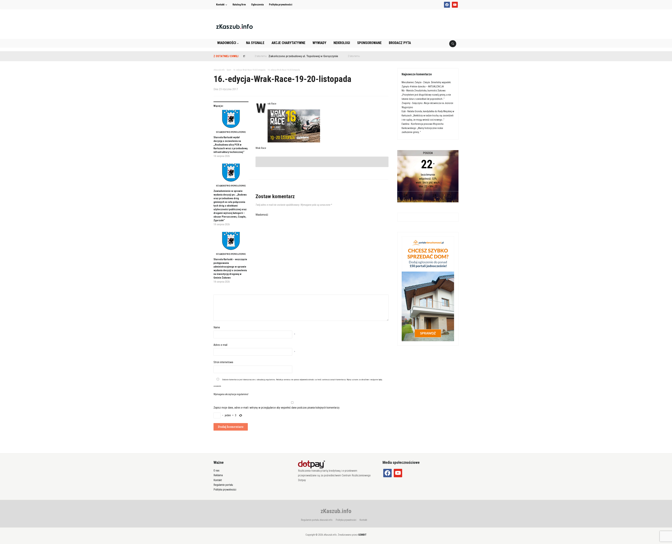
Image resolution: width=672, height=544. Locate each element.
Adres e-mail (220, 345)
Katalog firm (239, 4)
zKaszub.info (336, 510)
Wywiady (319, 43)
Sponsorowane (369, 43)
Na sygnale (255, 43)
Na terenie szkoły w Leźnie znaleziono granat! (375, 56)
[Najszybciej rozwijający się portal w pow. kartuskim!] (234, 26)
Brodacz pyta (400, 43)
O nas (216, 470)
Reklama (218, 475)
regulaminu (270, 380)
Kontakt (220, 4)
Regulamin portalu (223, 485)
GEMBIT (362, 534)
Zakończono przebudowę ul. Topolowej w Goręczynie (286, 56)
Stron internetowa (223, 362)
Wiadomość (261, 214)
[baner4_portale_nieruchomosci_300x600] (428, 288)
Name (217, 327)
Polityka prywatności (280, 4)
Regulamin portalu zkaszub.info (316, 519)
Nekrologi (342, 43)
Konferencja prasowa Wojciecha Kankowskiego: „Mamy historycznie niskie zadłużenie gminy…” (422, 128)
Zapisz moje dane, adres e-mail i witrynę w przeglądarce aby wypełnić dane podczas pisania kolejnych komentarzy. (277, 407)
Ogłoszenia (257, 4)
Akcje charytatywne (288, 43)
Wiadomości (226, 43)
